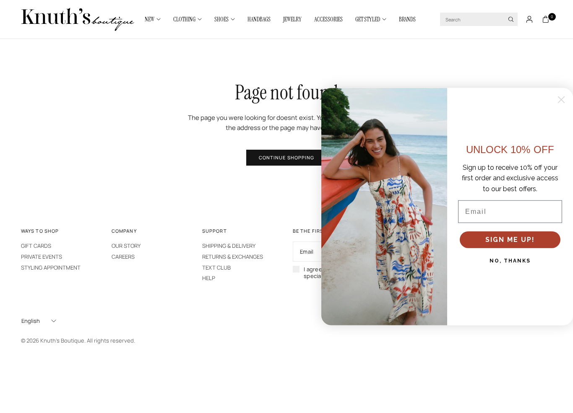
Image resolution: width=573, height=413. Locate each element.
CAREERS (123, 256)
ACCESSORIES (328, 19)
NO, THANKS (510, 261)
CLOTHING (184, 19)
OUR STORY (126, 245)
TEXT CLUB (216, 267)
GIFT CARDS (36, 245)
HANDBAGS (259, 19)
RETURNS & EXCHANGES (232, 256)
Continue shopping (287, 157)
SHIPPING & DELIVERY (228, 245)
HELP (208, 278)
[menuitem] (156, 19)
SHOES (221, 19)
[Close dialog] (561, 99)
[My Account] (529, 19)
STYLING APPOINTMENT (51, 267)
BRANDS (407, 19)
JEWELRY (292, 19)
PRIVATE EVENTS (41, 256)
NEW (149, 19)
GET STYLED (367, 19)
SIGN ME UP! (510, 240)
